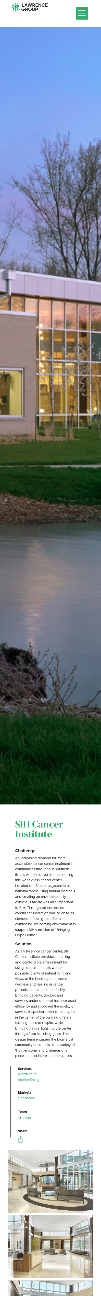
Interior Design (29, 1079)
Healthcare (26, 1098)
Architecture (27, 1074)
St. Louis (24, 1118)
